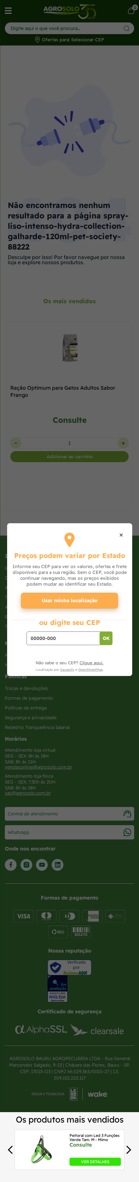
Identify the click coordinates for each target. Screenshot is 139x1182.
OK (106, 638)
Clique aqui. (91, 662)
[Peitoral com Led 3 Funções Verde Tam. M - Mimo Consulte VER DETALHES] (41, 1164)
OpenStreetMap (90, 670)
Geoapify (67, 670)
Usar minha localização (70, 600)
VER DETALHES (95, 1161)
